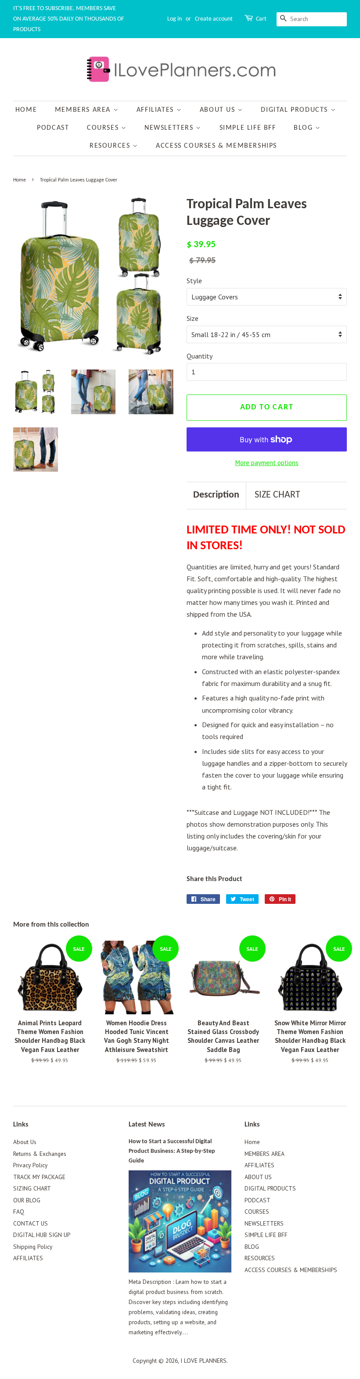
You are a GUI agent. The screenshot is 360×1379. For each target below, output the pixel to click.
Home (26, 110)
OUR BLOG (26, 1200)
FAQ (18, 1212)
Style (194, 280)
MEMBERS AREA (84, 110)
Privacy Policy (30, 1165)
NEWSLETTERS (170, 128)
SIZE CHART (277, 495)
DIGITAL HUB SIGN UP (41, 1235)
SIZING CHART (32, 1188)
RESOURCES (111, 145)
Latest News (147, 1124)
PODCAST (53, 128)
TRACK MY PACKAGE (39, 1177)
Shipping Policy (32, 1247)
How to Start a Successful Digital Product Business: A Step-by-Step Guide (172, 1151)
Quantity (199, 356)
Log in (174, 19)
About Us (24, 1142)
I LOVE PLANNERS (203, 1361)
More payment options (267, 462)
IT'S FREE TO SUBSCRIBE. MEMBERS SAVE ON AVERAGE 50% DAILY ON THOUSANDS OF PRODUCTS (68, 19)
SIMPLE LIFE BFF (248, 128)
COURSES (104, 128)
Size (192, 318)
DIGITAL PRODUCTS (295, 110)
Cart (261, 19)
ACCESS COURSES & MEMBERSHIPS (216, 145)
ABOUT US (219, 110)
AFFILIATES (156, 110)
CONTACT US (30, 1223)
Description (216, 495)
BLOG (304, 128)
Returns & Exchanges (39, 1154)
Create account (214, 19)
